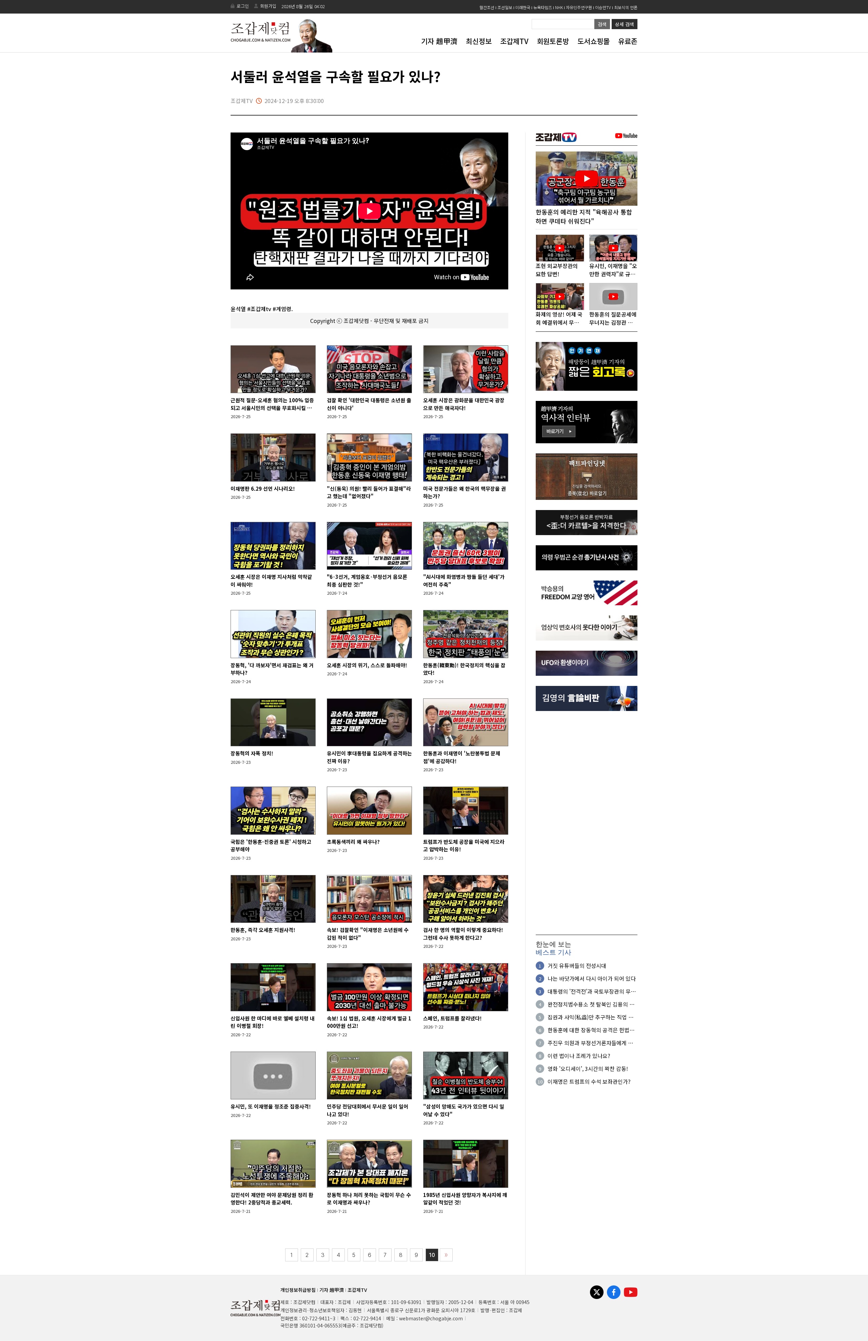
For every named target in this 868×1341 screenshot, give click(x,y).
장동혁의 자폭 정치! (252, 753)
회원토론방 (553, 41)
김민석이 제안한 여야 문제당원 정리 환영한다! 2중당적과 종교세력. (272, 1198)
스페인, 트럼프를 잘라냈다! (452, 1018)
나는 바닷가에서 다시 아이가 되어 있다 (592, 978)
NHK (559, 7)
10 (432, 1255)
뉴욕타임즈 (542, 7)
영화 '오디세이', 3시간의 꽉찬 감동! (588, 1068)
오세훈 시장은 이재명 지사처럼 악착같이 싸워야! (271, 580)
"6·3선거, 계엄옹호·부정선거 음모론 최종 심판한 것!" (367, 580)
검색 (602, 24)
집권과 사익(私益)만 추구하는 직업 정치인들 (590, 1017)
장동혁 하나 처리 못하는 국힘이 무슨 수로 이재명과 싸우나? (369, 1198)
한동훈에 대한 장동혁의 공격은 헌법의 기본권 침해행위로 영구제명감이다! (591, 1030)
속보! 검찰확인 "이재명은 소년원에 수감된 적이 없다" (368, 933)
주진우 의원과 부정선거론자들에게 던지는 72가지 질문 (590, 1043)
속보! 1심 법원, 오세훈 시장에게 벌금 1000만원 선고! (369, 1022)
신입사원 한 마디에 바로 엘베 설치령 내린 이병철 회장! (273, 1022)
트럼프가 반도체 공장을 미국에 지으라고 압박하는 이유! (464, 845)
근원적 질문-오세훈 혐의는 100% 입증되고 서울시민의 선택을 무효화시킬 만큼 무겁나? (272, 404)
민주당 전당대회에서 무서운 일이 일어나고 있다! (367, 1110)
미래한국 (522, 7)
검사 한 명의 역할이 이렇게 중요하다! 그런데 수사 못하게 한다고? (463, 933)
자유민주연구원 (579, 7)
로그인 (243, 6)
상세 (624, 24)
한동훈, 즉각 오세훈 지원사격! (263, 929)
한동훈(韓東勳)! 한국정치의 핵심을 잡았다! (464, 669)
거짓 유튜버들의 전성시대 (577, 965)
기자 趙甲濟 (439, 41)
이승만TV (603, 7)
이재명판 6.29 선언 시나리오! (263, 488)
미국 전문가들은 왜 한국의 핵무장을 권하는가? (464, 492)
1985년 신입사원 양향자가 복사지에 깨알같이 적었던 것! (465, 1198)
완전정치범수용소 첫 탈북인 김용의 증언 (591, 1004)
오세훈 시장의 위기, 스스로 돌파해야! (367, 665)
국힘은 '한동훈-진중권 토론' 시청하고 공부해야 (271, 845)
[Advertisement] (586, 823)
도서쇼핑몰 (593, 41)
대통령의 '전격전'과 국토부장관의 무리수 (592, 991)
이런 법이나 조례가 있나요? (579, 1056)
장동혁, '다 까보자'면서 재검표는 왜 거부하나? (272, 669)
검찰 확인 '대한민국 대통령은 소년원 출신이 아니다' (369, 404)
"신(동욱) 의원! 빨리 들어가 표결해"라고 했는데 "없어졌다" (369, 492)
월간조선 (486, 7)
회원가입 (268, 6)
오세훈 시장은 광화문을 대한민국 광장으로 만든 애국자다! (464, 404)
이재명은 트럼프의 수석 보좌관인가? (589, 1081)
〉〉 (446, 1255)
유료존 (627, 41)
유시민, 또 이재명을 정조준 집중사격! (271, 1106)
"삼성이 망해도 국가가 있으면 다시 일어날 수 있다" (463, 1110)
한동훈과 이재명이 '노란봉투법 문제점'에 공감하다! (461, 757)
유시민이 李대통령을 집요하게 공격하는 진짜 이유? (369, 757)
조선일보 (504, 7)
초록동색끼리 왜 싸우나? (353, 841)
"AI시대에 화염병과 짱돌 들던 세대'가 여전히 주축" (464, 580)
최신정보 (479, 41)
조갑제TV (514, 41)
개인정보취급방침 (298, 1289)
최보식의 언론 (625, 7)
